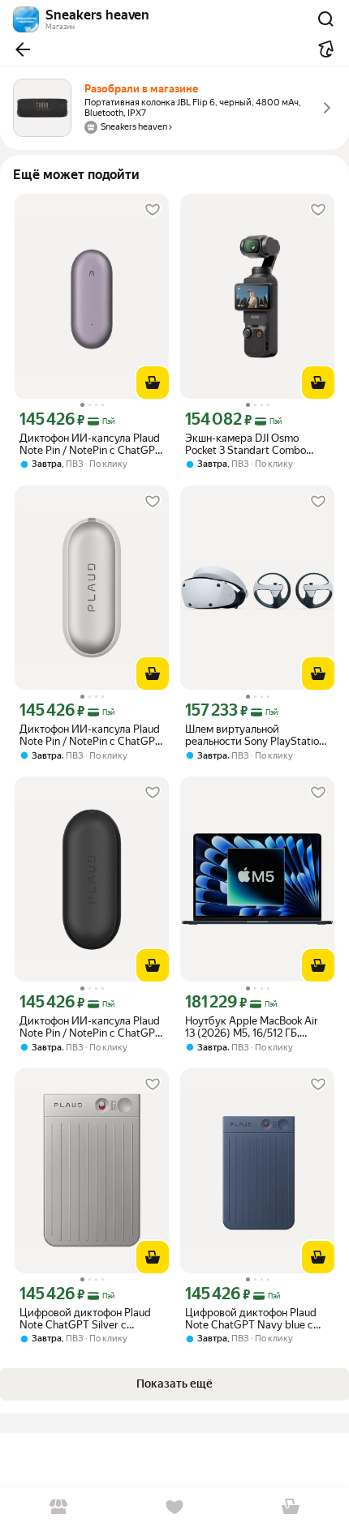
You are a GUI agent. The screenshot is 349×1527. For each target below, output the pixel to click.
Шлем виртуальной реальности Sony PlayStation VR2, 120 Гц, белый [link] (255, 735)
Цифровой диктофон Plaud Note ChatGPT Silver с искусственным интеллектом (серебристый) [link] (90, 1319)
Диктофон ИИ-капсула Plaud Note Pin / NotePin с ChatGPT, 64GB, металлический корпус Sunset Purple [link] (91, 444)
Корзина (291, 1507)
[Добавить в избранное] (152, 210)
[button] (22, 49)
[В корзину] (152, 382)
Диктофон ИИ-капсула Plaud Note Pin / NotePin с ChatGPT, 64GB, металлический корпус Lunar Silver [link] (91, 735)
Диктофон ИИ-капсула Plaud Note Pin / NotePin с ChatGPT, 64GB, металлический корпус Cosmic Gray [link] (91, 1027)
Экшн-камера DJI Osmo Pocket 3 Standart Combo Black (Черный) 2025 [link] (245, 444)
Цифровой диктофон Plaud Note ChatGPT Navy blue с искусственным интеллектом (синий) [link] (256, 1319)
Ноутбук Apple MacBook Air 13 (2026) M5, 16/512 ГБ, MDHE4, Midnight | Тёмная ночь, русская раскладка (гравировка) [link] (251, 1027)
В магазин (58, 1507)
